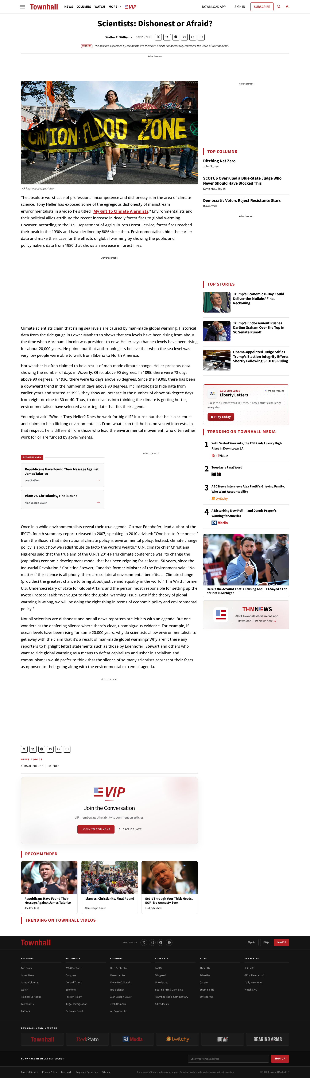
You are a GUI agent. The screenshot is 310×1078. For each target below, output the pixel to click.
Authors (25, 1011)
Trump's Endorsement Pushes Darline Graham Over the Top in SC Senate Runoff (258, 328)
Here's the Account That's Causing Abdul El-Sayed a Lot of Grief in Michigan (247, 591)
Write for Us (206, 997)
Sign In (251, 942)
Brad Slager (117, 990)
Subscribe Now (130, 829)
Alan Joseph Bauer (95, 908)
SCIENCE (54, 766)
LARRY (158, 968)
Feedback (66, 1072)
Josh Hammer (118, 1004)
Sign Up (280, 1059)
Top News (26, 968)
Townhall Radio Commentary (171, 997)
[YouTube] (169, 942)
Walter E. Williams (118, 37)
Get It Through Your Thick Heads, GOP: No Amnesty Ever (169, 900)
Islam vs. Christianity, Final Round (109, 898)
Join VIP (281, 942)
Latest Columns (29, 982)
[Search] (278, 6)
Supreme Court (74, 1011)
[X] (143, 942)
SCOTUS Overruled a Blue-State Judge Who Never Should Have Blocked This (242, 180)
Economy (71, 990)
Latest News (27, 975)
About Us (205, 968)
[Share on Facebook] (176, 37)
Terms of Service (29, 1072)
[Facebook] (160, 942)
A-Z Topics (73, 958)
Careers (204, 982)
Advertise (205, 975)
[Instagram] (152, 942)
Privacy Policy (49, 1072)
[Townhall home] (35, 942)
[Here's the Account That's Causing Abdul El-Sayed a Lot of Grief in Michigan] (246, 559)
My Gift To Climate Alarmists (120, 211)
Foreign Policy (74, 997)
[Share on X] (158, 37)
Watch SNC (250, 990)
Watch (24, 990)
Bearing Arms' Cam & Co (169, 990)
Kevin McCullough (120, 982)
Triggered (160, 975)
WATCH (99, 6)
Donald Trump (74, 982)
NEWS (68, 6)
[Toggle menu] (22, 7)
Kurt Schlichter (153, 908)
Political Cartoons (31, 997)
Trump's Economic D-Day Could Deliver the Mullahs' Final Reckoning (258, 299)
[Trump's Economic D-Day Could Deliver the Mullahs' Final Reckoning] (216, 302)
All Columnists (118, 1011)
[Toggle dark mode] (288, 6)
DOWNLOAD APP (214, 6)
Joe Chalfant (31, 908)
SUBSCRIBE (262, 6)
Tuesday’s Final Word (227, 467)
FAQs (266, 942)
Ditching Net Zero (219, 161)
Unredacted (161, 982)
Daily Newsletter (253, 982)
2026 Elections (73, 968)
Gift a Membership (254, 975)
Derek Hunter (117, 975)
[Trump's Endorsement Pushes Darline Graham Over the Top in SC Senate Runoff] (216, 331)
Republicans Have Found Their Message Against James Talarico (47, 900)
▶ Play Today (221, 417)
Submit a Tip (207, 990)
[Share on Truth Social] (167, 37)
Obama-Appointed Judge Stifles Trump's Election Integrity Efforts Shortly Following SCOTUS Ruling (260, 357)
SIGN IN (240, 6)
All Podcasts (161, 1004)
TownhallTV (27, 1004)
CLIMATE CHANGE (32, 766)
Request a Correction (87, 1072)
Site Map (106, 1072)
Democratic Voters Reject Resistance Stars (242, 201)
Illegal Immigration (76, 1004)
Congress (71, 975)
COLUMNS (84, 6)
